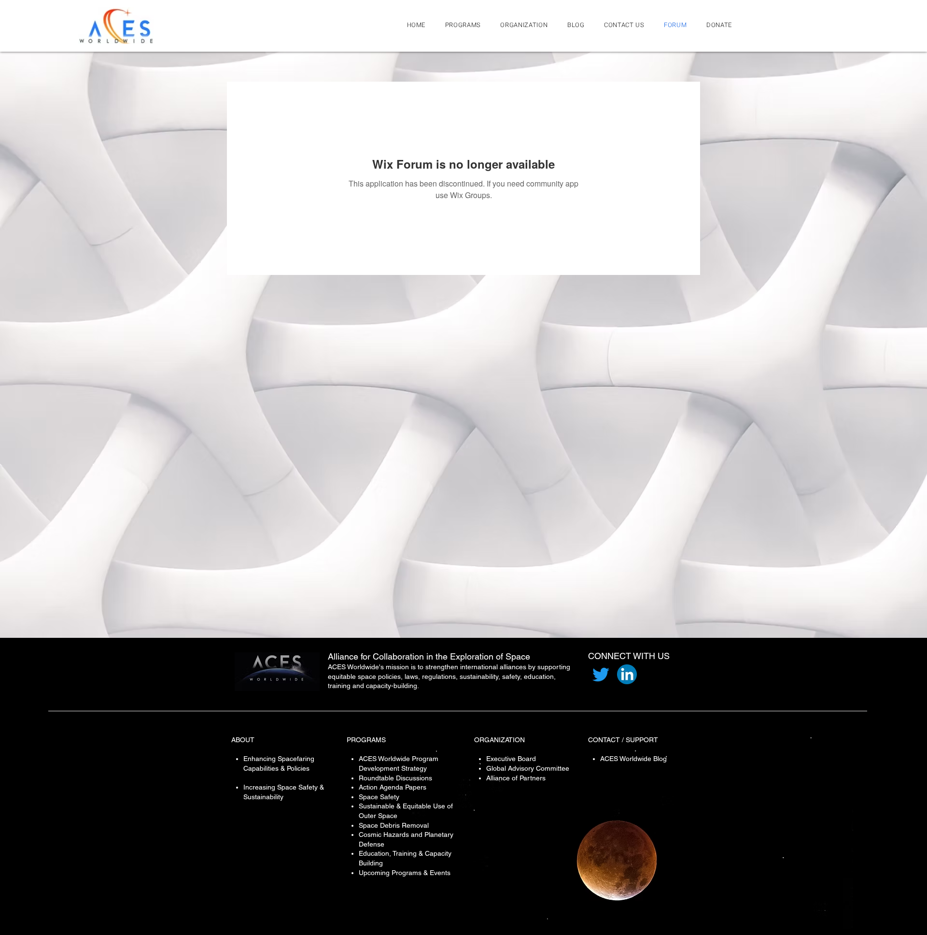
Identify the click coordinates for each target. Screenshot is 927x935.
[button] (526, 24)
